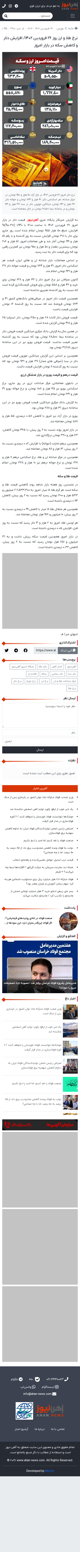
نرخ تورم (31, 681)
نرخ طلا (72, 688)
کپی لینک (66, 650)
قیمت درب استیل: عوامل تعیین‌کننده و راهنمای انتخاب (43, 860)
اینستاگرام (48, 1387)
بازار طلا (43, 666)
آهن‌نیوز (71, 666)
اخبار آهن (57, 666)
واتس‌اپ (26, 1387)
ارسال (40, 750)
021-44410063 (55, 1379)
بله (31, 1379)
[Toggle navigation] (72, 16)
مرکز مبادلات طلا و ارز (64, 681)
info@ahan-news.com (37, 1394)
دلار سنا (72, 674)
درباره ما (40, 1429)
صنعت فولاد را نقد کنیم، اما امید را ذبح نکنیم (48, 840)
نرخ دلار (17, 681)
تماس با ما (58, 1429)
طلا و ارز (32, 674)
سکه (44, 674)
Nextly (49, 1471)
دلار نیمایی (57, 674)
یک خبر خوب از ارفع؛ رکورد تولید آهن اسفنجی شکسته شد (41, 809)
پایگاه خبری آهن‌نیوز (22, 666)
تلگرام (15, 1379)
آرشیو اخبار (21, 1429)
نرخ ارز (44, 681)
